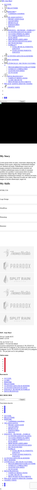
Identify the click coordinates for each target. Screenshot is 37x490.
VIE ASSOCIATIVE (11, 423)
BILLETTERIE (9, 384)
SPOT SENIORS (10, 460)
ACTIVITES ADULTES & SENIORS (17, 386)
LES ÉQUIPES (13, 427)
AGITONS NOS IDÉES (16, 467)
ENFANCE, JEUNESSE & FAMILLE (17, 389)
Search (22, 101)
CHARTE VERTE (10, 480)
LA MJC (7, 380)
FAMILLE (11, 449)
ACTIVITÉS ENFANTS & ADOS (19, 436)
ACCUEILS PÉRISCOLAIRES (19, 438)
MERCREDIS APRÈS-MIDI (18, 443)
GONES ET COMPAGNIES (18, 465)
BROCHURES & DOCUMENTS (19, 476)
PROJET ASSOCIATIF (16, 425)
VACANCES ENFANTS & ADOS (20, 445)
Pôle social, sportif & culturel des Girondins (18, 478)
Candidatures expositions (16, 421)
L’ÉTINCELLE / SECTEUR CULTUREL (18, 462)
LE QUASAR (13, 469)
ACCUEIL (7, 378)
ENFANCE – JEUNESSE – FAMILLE (17, 434)
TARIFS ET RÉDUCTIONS (17, 473)
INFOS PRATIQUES (11, 391)
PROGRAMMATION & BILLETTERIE (22, 463)
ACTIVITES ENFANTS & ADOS (15, 387)
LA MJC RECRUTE (15, 475)
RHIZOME (8, 382)
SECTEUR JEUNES (15, 447)
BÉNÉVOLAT (13, 428)
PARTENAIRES (13, 430)
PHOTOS (11, 432)
